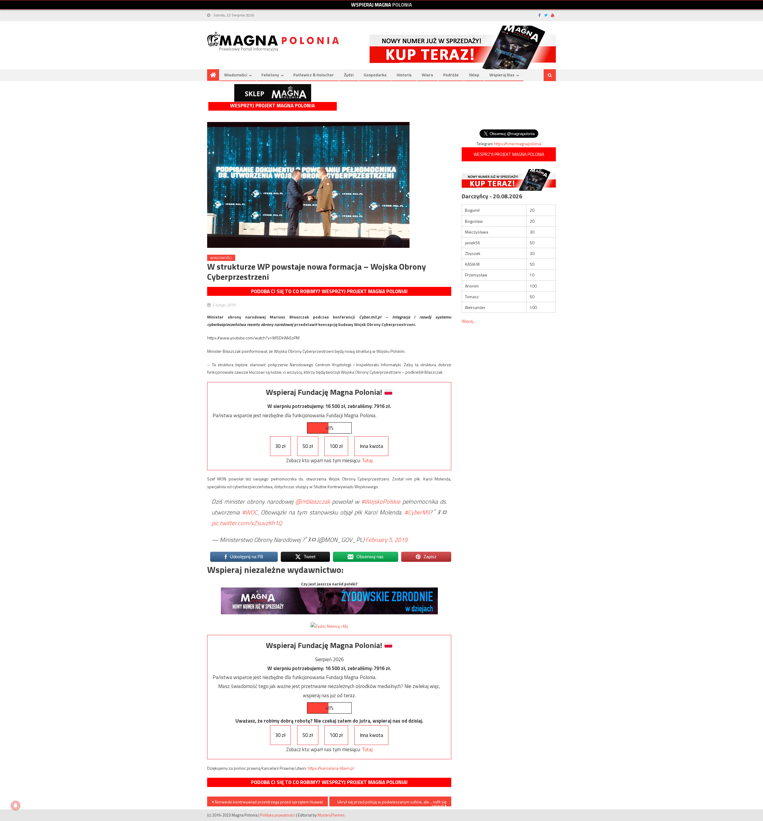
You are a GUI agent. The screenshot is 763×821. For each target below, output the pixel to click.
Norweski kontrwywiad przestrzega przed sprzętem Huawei (269, 802)
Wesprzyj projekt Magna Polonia (272, 105)
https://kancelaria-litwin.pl (331, 768)
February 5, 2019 (386, 539)
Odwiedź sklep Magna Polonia (272, 93)
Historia (404, 75)
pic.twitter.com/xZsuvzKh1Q (247, 523)
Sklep (474, 75)
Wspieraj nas (501, 75)
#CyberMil (416, 512)
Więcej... (469, 321)
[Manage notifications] (15, 805)
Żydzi (348, 75)
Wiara (427, 75)
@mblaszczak (312, 501)
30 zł (280, 446)
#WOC (250, 512)
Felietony (270, 75)
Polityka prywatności (277, 815)
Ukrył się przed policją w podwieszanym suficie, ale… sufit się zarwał (391, 802)
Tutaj (367, 460)
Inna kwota (371, 446)
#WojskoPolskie (380, 501)
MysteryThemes (331, 815)
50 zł (308, 446)
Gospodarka (375, 75)
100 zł (336, 446)
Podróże (451, 75)
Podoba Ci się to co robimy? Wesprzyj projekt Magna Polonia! (329, 291)
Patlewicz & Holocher (313, 75)
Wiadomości (235, 75)
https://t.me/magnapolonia (517, 143)
